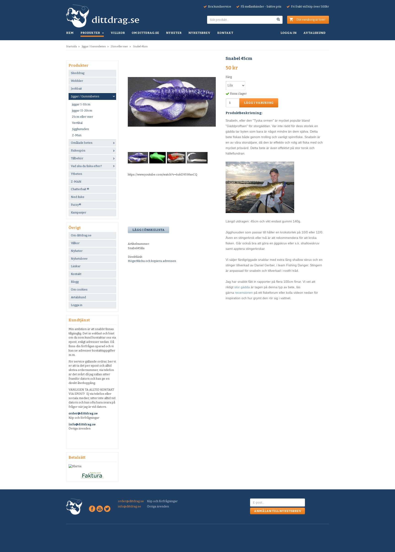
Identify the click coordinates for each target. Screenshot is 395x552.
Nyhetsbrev (199, 33)
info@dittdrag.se (82, 424)
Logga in (288, 33)
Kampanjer (78, 212)
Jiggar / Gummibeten (94, 46)
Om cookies (79, 289)
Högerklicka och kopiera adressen (152, 261)
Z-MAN (76, 181)
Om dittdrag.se (145, 33)
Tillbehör (77, 158)
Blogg (75, 281)
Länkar (75, 266)
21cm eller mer (119, 46)
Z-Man (76, 135)
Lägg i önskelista (148, 230)
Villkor (118, 33)
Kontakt (225, 33)
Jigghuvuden (80, 129)
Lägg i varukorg (259, 102)
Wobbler (77, 81)
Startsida (71, 46)
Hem (70, 33)
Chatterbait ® (80, 189)
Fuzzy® (76, 204)
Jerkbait (76, 88)
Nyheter (173, 33)
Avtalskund (314, 33)
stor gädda (242, 287)
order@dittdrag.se (83, 413)
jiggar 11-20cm (82, 110)
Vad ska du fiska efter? (86, 166)
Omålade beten (81, 142)
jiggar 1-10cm (81, 104)
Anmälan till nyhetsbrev (277, 511)
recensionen (244, 292)
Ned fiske (77, 197)
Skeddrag (77, 73)
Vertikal (77, 123)
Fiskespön (78, 150)
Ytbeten (76, 174)
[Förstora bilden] (172, 101)
